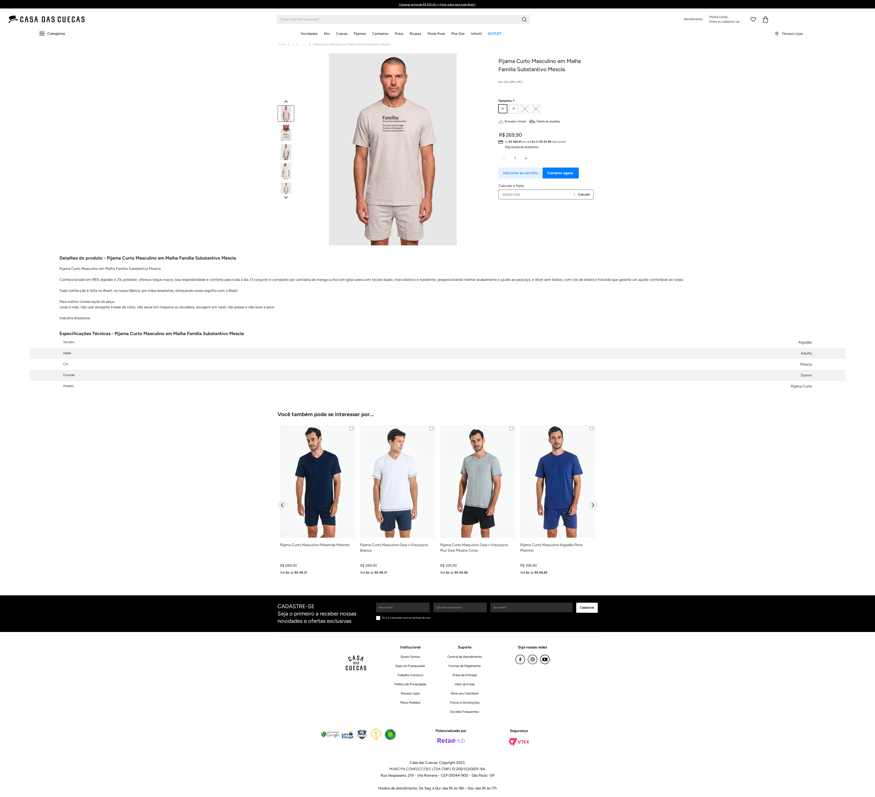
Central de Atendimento (464, 657)
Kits (327, 34)
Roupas (415, 34)
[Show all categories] (303, 44)
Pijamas (360, 34)
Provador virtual (515, 121)
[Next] (286, 197)
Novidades (309, 34)
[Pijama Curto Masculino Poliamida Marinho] (317, 481)
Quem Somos (410, 657)
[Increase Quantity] (525, 158)
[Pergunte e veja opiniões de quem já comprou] (546, 91)
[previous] (282, 505)
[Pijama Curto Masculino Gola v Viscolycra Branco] (397, 481)
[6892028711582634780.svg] (753, 19)
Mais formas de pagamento (521, 146)
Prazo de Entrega (464, 675)
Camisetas (380, 34)
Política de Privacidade (410, 684)
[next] (593, 505)
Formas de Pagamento (465, 666)
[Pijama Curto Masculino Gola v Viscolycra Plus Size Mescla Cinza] (477, 481)
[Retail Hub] (451, 740)
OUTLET (494, 34)
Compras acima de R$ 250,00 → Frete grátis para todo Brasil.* (437, 4)
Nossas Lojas (410, 693)
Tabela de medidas (548, 121)
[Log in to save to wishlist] (351, 428)
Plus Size (458, 34)
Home (281, 44)
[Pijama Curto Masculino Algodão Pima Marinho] (558, 481)
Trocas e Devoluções (465, 703)
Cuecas (341, 34)
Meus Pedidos (410, 703)
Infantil (476, 34)
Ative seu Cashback (465, 693)
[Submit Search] (524, 19)
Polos (399, 34)
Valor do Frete (465, 684)
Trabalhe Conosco (410, 675)
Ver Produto (317, 581)
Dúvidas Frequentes (464, 712)
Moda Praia (436, 34)
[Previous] (286, 101)
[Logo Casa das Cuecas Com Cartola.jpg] (47, 19)
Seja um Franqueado (410, 666)
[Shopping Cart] (765, 19)
